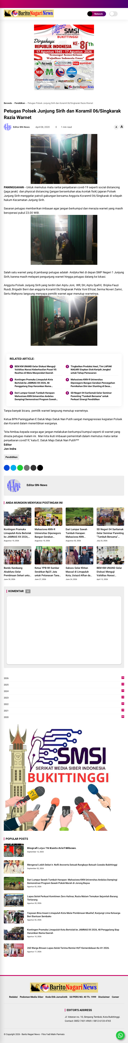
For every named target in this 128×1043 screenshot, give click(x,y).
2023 (64, 698)
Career (115, 997)
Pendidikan (19, 103)
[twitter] (13, 468)
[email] (33, 468)
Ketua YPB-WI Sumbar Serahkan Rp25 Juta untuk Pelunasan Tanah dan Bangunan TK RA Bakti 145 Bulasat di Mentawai (47, 571)
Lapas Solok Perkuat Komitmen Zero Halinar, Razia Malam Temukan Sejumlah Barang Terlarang (72, 898)
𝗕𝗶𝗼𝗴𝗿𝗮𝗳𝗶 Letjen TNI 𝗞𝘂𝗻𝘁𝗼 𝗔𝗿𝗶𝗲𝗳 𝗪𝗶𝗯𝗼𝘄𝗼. (51, 848)
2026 (64, 678)
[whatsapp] (20, 468)
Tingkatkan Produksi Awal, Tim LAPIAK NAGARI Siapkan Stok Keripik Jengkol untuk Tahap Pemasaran (91, 369)
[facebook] (5, 4)
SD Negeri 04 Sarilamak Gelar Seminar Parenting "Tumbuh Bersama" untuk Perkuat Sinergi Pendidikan (91, 396)
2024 (64, 691)
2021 (64, 711)
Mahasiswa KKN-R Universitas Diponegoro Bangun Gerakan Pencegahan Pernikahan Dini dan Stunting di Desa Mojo (93, 383)
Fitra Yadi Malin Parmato (53, 1034)
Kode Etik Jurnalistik (56, 997)
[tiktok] (20, 4)
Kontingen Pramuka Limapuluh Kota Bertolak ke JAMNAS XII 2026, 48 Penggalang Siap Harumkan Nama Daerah (34, 383)
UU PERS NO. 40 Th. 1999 (83, 997)
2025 (64, 685)
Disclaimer (104, 997)
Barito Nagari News (31, 1034)
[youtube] (15, 4)
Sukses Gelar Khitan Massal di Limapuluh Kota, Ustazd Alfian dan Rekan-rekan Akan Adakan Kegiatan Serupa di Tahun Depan (79, 571)
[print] (27, 468)
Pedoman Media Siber (31, 997)
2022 (64, 704)
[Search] (123, 4)
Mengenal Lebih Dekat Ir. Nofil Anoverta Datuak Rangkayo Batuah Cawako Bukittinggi (72, 864)
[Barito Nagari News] (29, 16)
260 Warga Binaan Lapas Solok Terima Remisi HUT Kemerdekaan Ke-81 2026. (68, 948)
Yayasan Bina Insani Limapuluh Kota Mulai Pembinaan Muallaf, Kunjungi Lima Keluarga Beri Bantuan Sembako (73, 915)
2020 (64, 717)
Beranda (8, 103)
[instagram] (10, 4)
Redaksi (13, 997)
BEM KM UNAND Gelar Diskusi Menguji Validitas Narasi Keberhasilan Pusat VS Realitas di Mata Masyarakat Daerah (35, 369)
